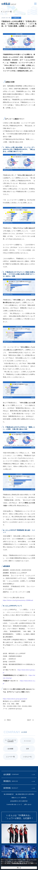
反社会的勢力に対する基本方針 (19, 801)
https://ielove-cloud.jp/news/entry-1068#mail (18, 600)
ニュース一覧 (7, 11)
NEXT (29, 720)
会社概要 (11, 774)
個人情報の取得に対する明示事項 (25, 794)
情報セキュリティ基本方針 (19, 797)
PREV (9, 720)
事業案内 (10, 781)
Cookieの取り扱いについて (14, 804)
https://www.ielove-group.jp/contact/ (15, 699)
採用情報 (10, 788)
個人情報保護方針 (9, 794)
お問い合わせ (27, 804)
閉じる (19, 867)
